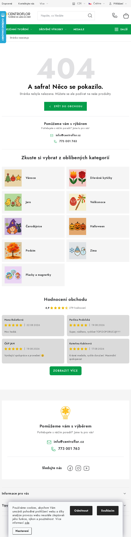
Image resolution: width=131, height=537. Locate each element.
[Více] (121, 29)
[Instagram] (78, 468)
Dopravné (7, 3)
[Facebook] (70, 468)
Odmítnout (81, 511)
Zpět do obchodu (68, 106)
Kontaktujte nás (26, 3)
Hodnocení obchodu (65, 299)
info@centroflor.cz (68, 135)
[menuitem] (18, 29)
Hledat (90, 15)
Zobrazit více (65, 371)
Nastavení (22, 531)
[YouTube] (86, 468)
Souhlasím (107, 511)
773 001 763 (115, 15)
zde (27, 523)
